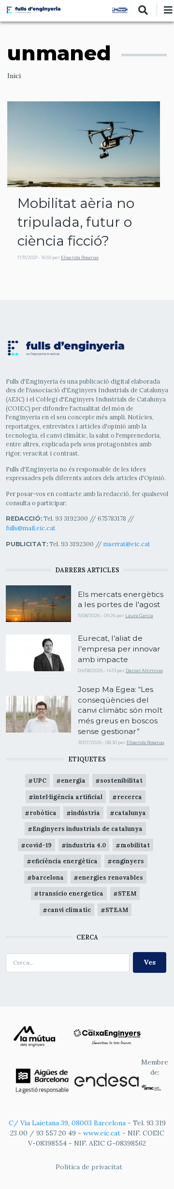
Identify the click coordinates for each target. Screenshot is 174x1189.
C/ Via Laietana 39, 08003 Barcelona (67, 1123)
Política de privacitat (89, 1166)
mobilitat (135, 845)
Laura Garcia (139, 615)
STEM (127, 893)
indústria (85, 812)
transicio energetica (71, 893)
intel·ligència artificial (67, 797)
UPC (39, 780)
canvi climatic (69, 909)
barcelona (48, 877)
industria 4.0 (86, 845)
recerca (129, 797)
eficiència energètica (64, 861)
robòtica (43, 812)
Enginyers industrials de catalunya (87, 828)
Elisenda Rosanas (80, 257)
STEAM (116, 909)
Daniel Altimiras (144, 670)
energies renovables (110, 877)
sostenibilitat (121, 780)
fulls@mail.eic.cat (31, 528)
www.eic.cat (101, 1133)
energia (73, 780)
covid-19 (39, 845)
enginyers (128, 861)
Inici (14, 75)
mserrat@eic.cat (126, 544)
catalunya (130, 812)
